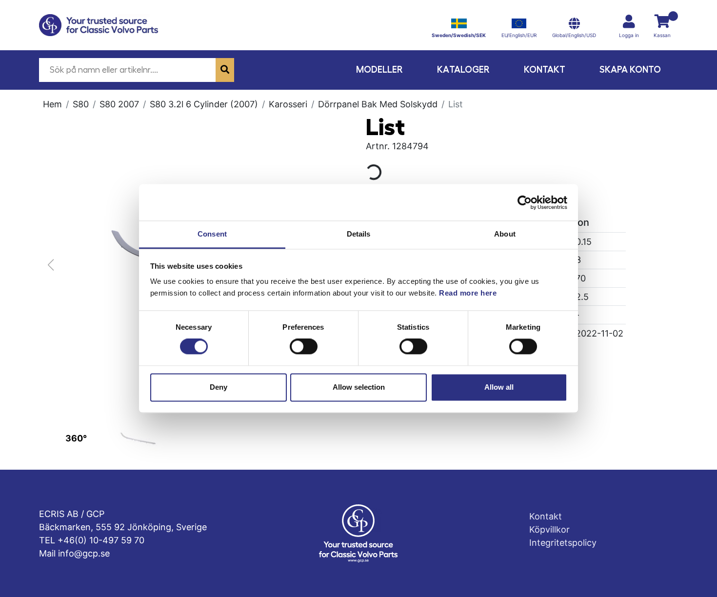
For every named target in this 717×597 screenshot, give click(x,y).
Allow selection (359, 387)
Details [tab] (359, 234)
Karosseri (288, 104)
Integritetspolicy (563, 542)
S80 (81, 104)
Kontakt (544, 69)
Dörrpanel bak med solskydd (378, 104)
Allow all (499, 387)
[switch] (304, 347)
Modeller (379, 69)
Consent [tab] (212, 234)
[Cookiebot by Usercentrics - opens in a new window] (524, 202)
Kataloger (463, 69)
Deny (218, 387)
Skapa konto (630, 69)
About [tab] (505, 234)
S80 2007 (119, 104)
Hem (52, 104)
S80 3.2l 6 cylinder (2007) (204, 104)
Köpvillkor (549, 529)
